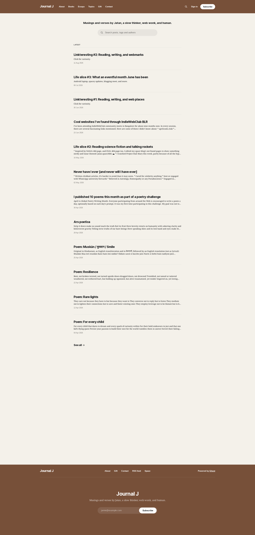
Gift (100, 6)
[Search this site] (186, 7)
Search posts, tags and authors (120, 32)
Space (147, 471)
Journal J (47, 6)
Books (71, 6)
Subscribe (207, 7)
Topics (91, 6)
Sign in (194, 6)
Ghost (212, 471)
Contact (109, 6)
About (62, 6)
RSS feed (136, 471)
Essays (81, 6)
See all (78, 345)
